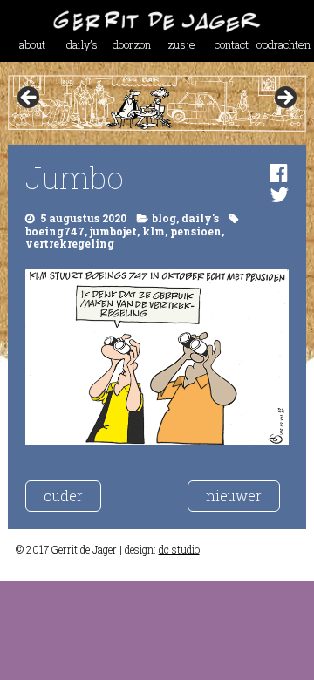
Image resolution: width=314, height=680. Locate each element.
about (32, 44)
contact (232, 44)
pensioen (196, 231)
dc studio (179, 549)
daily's (200, 218)
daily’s (82, 44)
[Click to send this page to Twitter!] (279, 194)
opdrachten (281, 44)
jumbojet (113, 231)
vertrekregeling (69, 243)
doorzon (132, 44)
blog (164, 218)
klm (153, 231)
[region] (157, 103)
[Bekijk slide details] (157, 103)
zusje (181, 44)
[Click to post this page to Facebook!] (279, 173)
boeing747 (55, 231)
